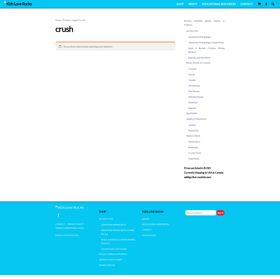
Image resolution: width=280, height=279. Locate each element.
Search (220, 213)
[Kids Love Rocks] (18, 3)
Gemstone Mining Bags (199, 37)
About (192, 4)
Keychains (193, 130)
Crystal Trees (194, 153)
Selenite (192, 108)
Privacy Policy (75, 224)
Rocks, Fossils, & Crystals (198, 62)
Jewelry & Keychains (196, 119)
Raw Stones (194, 91)
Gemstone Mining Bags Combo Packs (206, 42)
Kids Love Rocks (65, 235)
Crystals (192, 68)
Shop (180, 4)
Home (58, 20)
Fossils (191, 74)
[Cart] (259, 4)
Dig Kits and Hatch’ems (199, 57)
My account (149, 235)
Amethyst (193, 102)
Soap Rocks (193, 158)
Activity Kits (192, 31)
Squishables (192, 113)
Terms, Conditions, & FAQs (69, 228)
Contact (246, 4)
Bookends (193, 147)
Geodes (192, 80)
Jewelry (192, 125)
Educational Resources (219, 4)
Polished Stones (196, 97)
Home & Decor (193, 135)
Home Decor (194, 141)
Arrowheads (194, 85)
